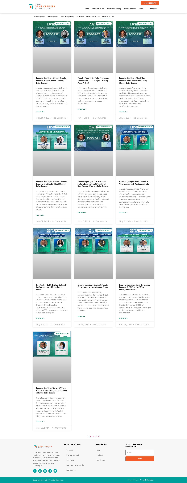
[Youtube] (55, 471)
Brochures (101, 460)
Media (141, 9)
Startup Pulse (106, 16)
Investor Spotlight (52, 16)
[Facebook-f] (35, 471)
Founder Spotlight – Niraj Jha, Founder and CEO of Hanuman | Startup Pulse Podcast (133, 80)
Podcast (69, 450)
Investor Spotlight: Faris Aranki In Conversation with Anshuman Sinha (134, 182)
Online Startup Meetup (67, 16)
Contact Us (153, 9)
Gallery (100, 455)
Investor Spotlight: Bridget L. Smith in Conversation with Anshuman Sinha (51, 287)
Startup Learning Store (93, 16)
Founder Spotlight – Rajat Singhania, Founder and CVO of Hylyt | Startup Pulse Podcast (93, 80)
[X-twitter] (50, 471)
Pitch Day (70, 460)
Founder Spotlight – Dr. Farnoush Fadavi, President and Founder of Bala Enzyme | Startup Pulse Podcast (93, 183)
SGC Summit (80, 16)
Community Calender (75, 465)
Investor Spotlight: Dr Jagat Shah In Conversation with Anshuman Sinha (93, 286)
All (113, 16)
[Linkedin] (40, 471)
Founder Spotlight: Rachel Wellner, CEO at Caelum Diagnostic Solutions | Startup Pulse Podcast (51, 390)
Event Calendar (130, 9)
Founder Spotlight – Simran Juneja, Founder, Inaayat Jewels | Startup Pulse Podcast (51, 80)
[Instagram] (45, 471)
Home (87, 9)
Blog (98, 450)
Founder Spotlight (39, 16)
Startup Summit (98, 9)
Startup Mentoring (114, 9)
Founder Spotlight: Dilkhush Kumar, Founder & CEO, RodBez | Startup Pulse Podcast (51, 183)
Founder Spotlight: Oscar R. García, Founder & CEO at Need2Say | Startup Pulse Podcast (134, 287)
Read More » (40, 111)
